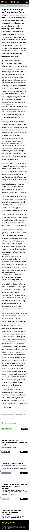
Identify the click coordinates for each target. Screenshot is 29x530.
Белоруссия (4, 414)
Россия (13, 414)
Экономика (5, 451)
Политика (5, 498)
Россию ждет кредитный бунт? (12, 463)
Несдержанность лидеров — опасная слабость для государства (12, 512)
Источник (3, 409)
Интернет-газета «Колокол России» (8, 522)
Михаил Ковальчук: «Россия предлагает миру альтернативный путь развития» (14, 442)
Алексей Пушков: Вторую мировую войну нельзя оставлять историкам (14, 486)
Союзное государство (20, 414)
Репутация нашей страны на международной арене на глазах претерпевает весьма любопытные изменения (12, 517)
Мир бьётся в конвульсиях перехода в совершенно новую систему (11, 446)
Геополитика (6, 473)
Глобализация (6, 428)
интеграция (9, 414)
